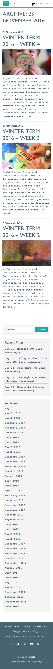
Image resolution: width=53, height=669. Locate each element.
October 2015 (14, 597)
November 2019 (15, 427)
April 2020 (12, 413)
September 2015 (16, 601)
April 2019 (12, 447)
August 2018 (13, 476)
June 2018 (12, 485)
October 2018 (14, 471)
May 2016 (11, 582)
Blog (35, 631)
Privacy (31, 636)
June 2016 (12, 577)
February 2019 (15, 456)
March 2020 (12, 418)
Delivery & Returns (14, 636)
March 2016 (12, 587)
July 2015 (12, 606)
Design (16, 631)
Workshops (39, 626)
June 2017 (12, 529)
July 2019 (12, 437)
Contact (42, 636)
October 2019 (14, 432)
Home (8, 626)
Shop (17, 626)
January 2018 (14, 500)
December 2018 (15, 461)
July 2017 (12, 524)
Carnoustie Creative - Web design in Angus (26, 661)
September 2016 (16, 563)
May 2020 (11, 408)
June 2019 (12, 442)
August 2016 (13, 568)
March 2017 (12, 539)
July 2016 (12, 572)
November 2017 (15, 510)
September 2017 (16, 519)
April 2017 (12, 534)
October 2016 (14, 558)
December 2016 (15, 548)
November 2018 (15, 466)
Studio (26, 626)
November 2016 (15, 553)
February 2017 (15, 543)
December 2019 (15, 422)
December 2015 (15, 592)
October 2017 (14, 514)
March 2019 (12, 452)
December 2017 (15, 505)
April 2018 (12, 490)
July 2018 (12, 481)
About (26, 631)
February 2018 (15, 495)
